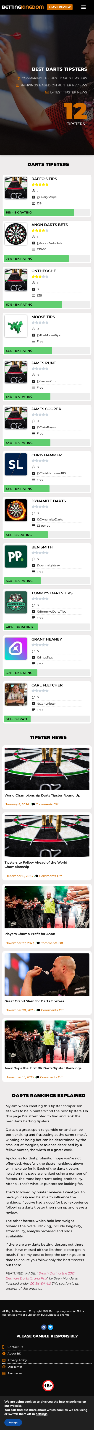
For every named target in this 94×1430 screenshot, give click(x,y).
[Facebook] (44, 1327)
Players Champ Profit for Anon (30, 934)
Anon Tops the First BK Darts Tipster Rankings (43, 1068)
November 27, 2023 (19, 943)
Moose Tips (43, 317)
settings (41, 1414)
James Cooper (46, 409)
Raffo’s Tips (44, 179)
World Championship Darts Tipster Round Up (42, 795)
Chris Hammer (46, 455)
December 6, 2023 (19, 876)
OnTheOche (43, 271)
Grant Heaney (46, 639)
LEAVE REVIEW (60, 7)
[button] (83, 6)
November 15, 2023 (19, 1077)
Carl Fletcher (47, 685)
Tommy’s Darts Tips (52, 593)
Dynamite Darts (48, 501)
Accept (13, 1422)
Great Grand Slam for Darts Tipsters (34, 1001)
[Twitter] (50, 1327)
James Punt (43, 363)
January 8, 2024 (17, 804)
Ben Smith (42, 547)
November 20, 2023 (19, 1010)
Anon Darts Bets (49, 225)
